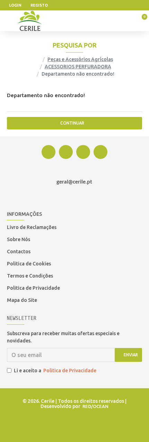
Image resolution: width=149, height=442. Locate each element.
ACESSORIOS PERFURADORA (78, 66)
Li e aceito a (55, 370)
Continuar (72, 123)
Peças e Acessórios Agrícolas (80, 59)
